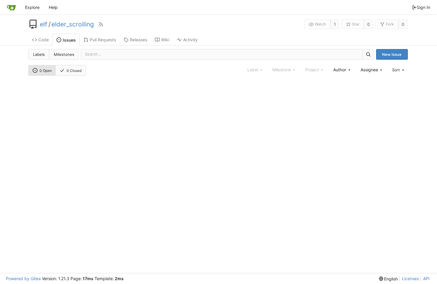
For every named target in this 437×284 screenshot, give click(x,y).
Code (43, 39)
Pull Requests (103, 39)
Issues (69, 39)
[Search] (368, 54)
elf (43, 24)
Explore (32, 7)
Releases (138, 39)
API (426, 278)
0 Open (46, 70)
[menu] (399, 69)
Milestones (64, 54)
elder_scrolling (72, 24)
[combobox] (342, 69)
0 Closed (74, 70)
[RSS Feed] (100, 24)
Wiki (165, 39)
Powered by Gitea (23, 278)
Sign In (423, 7)
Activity (190, 39)
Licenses (410, 278)
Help (53, 7)
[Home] (11, 7)
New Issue (392, 54)
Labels (39, 54)
